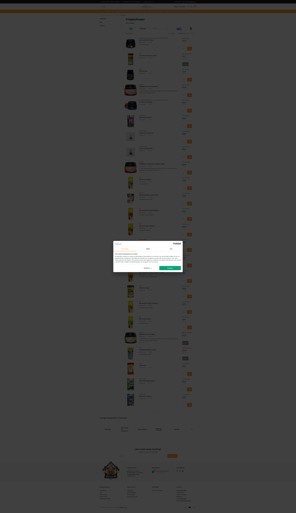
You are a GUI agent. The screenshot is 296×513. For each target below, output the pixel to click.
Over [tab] (171, 249)
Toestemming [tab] (124, 249)
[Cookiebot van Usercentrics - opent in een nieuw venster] (174, 244)
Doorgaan (170, 268)
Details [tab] (148, 249)
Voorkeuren (147, 268)
